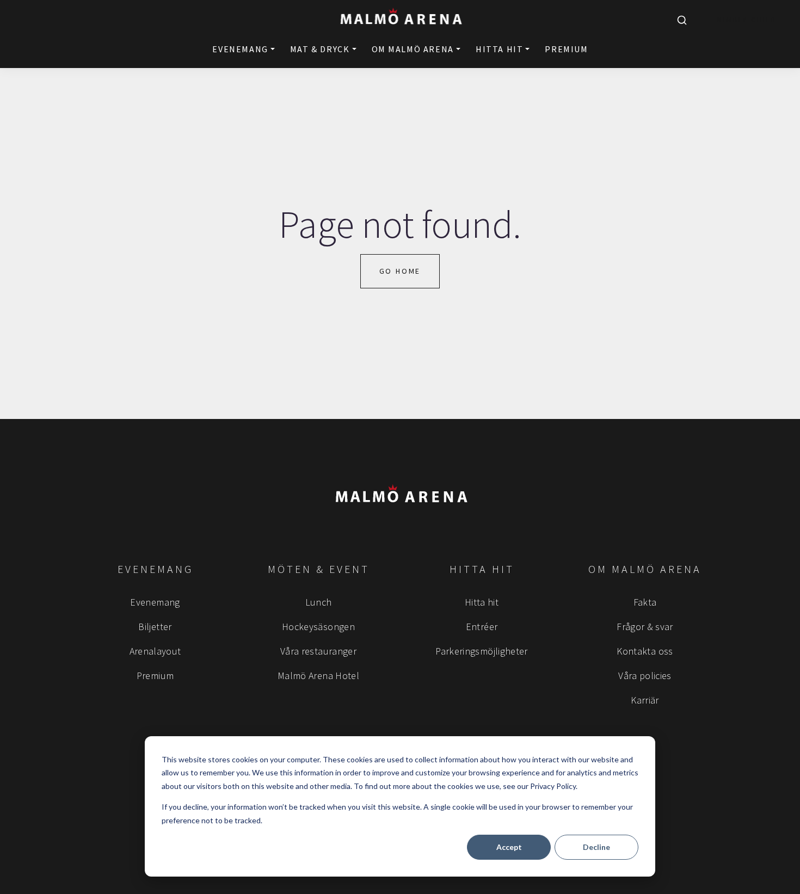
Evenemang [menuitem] (155, 602)
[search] (681, 20)
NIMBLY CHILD (747, 19)
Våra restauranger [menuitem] (318, 651)
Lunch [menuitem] (318, 602)
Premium (566, 49)
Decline (596, 847)
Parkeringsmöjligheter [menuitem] (481, 651)
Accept (509, 847)
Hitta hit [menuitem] (482, 602)
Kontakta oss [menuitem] (645, 651)
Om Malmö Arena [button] (413, 49)
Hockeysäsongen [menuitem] (318, 626)
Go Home (400, 271)
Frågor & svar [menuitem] (645, 626)
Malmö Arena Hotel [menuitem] (318, 675)
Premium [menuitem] (155, 675)
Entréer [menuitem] (482, 626)
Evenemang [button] (240, 49)
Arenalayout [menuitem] (155, 651)
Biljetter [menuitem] (154, 626)
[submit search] (681, 20)
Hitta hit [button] (499, 49)
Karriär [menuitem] (645, 700)
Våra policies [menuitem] (645, 675)
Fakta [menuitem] (645, 602)
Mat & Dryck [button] (320, 49)
